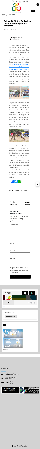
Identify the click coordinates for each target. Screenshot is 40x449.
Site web (13, 258)
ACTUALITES (14, 190)
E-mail (12, 251)
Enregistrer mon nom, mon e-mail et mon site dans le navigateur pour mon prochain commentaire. (19, 269)
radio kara (14, 6)
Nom (12, 243)
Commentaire (14, 224)
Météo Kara (5, 349)
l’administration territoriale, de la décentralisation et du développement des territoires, (19, 67)
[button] (33, 11)
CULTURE (23, 190)
